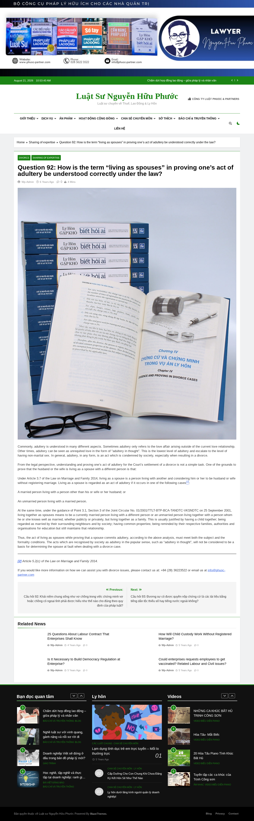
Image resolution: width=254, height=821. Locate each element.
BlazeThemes (98, 813)
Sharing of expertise (46, 158)
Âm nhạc (199, 780)
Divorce (24, 158)
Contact (234, 813)
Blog (78, 724)
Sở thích (165, 118)
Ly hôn (138, 768)
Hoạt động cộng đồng (97, 118)
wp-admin (28, 181)
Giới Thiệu (27, 118)
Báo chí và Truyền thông (58, 724)
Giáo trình (49, 745)
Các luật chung (102, 743)
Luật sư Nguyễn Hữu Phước (127, 96)
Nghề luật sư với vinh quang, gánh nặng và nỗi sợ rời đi (182, 81)
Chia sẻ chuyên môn (136, 118)
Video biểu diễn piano (207, 716)
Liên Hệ (119, 128)
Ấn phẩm (66, 118)
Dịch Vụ (47, 118)
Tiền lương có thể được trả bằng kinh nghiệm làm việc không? (61, 781)
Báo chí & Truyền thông (197, 118)
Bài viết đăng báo (53, 765)
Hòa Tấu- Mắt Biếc (207, 730)
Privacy (220, 813)
